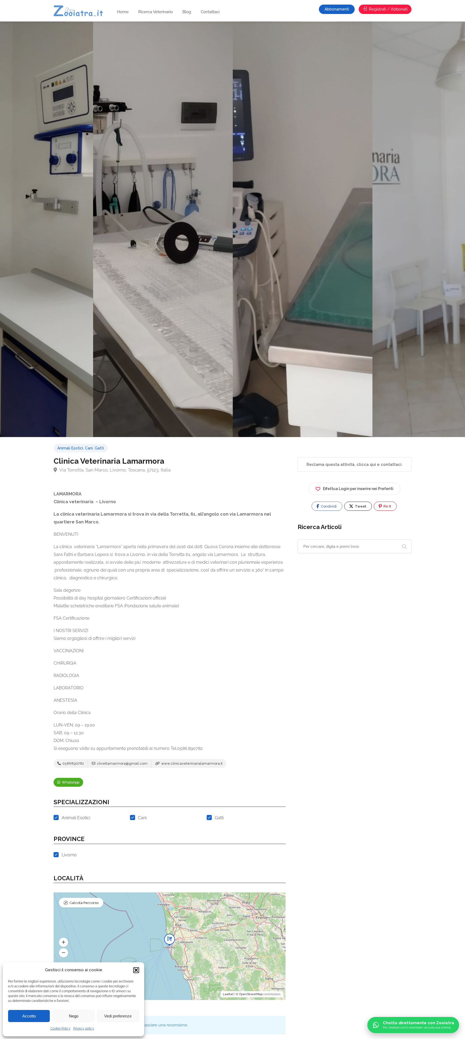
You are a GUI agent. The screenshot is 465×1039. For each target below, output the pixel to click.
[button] (136, 970)
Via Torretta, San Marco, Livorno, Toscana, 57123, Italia (114, 470)
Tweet (360, 506)
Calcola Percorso (83, 903)
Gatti (99, 448)
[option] (302, 229)
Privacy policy (83, 1028)
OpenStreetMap (251, 994)
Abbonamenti (337, 9)
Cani (89, 448)
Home (123, 11)
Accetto (29, 1016)
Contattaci (210, 11)
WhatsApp (70, 782)
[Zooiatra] (81, 11)
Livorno (69, 854)
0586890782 (73, 763)
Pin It (387, 506)
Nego (73, 1016)
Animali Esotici (70, 448)
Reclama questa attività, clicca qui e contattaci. (355, 464)
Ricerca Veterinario (155, 11)
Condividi (328, 506)
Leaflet (228, 994)
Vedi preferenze (118, 1016)
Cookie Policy (60, 1028)
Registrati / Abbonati (387, 9)
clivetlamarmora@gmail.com (121, 763)
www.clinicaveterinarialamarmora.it (191, 763)
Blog (186, 11)
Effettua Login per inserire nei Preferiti (358, 489)
